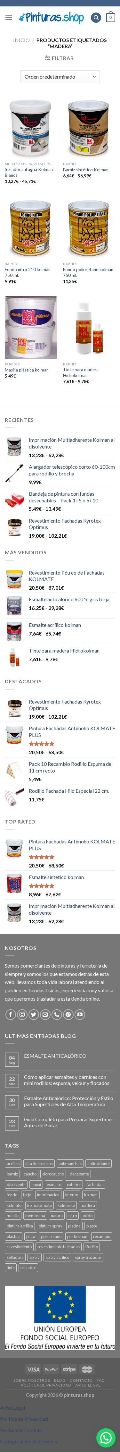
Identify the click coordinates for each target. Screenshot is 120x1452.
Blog (60, 1380)
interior (71, 1194)
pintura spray (50, 1225)
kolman (91, 1194)
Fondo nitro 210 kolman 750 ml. (28, 272)
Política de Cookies (21, 1430)
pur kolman (77, 1236)
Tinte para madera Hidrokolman (81, 372)
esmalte (54, 1184)
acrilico (13, 1163)
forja (27, 1194)
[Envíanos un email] (45, 1014)
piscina (74, 1225)
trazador (28, 1267)
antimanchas (70, 1163)
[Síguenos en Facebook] (10, 1014)
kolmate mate (39, 1205)
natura (57, 1215)
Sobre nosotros (31, 1380)
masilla (13, 1215)
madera (88, 1205)
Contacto (81, 1380)
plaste (91, 1225)
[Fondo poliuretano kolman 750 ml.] (89, 227)
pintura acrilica (20, 1225)
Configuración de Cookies (28, 1441)
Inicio (21, 40)
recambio (101, 1236)
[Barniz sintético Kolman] (89, 127)
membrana (35, 1215)
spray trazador (88, 1257)
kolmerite (66, 1205)
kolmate (14, 1205)
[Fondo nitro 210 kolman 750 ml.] (31, 227)
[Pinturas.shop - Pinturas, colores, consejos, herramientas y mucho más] (51, 18)
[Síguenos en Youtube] (80, 1014)
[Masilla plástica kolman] (31, 327)
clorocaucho (53, 1173)
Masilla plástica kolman (27, 369)
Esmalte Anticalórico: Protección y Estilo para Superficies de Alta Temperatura (68, 1101)
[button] (106, 1438)
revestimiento (19, 1246)
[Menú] (8, 17)
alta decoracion (39, 1163)
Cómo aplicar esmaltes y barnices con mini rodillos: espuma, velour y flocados (66, 1080)
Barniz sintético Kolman (85, 169)
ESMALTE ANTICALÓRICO (55, 1056)
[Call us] (57, 1014)
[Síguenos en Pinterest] (68, 1014)
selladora (15, 1257)
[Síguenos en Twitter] (33, 1014)
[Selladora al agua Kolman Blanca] (31, 127)
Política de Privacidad (46, 1385)
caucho (30, 1173)
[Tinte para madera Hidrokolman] (89, 327)
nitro (72, 1215)
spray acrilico (57, 1257)
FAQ (101, 1380)
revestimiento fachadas (58, 1246)
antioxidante (98, 1163)
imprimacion (48, 1194)
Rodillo (91, 1246)
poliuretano (51, 1236)
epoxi (36, 1184)
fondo (12, 1194)
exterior (74, 1184)
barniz (12, 1173)
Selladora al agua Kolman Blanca (29, 172)
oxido (87, 1215)
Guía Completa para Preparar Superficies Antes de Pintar (69, 1122)
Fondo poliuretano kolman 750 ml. (88, 272)
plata (30, 1236)
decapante (79, 1173)
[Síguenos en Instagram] (22, 1014)
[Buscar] (96, 18)
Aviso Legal (88, 1385)
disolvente (16, 1184)
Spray (34, 1257)
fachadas (95, 1184)
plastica (13, 1236)
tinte (11, 1267)
